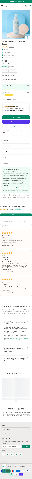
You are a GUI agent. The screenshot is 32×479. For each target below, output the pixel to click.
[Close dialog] (30, 229)
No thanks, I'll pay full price (8, 246)
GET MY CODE (8, 243)
